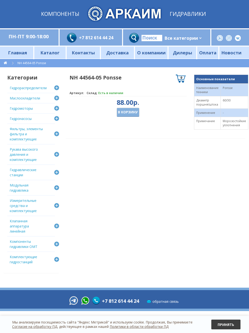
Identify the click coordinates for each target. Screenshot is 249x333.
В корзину (128, 112)
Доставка (117, 52)
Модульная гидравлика (19, 188)
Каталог (50, 52)
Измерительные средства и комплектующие (23, 205)
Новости (231, 52)
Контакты (83, 52)
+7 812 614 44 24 (96, 37)
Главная (17, 52)
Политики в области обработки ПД (139, 326)
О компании (151, 52)
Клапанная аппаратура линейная (19, 226)
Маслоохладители (25, 98)
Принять (226, 324)
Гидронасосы (21, 118)
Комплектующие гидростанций (23, 259)
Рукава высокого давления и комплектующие (24, 154)
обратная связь (165, 301)
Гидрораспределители (28, 88)
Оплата (207, 52)
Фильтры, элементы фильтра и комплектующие (26, 134)
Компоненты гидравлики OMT (23, 244)
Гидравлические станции (23, 172)
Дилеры (182, 52)
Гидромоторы (21, 108)
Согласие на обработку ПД (34, 326)
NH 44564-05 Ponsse (32, 63)
